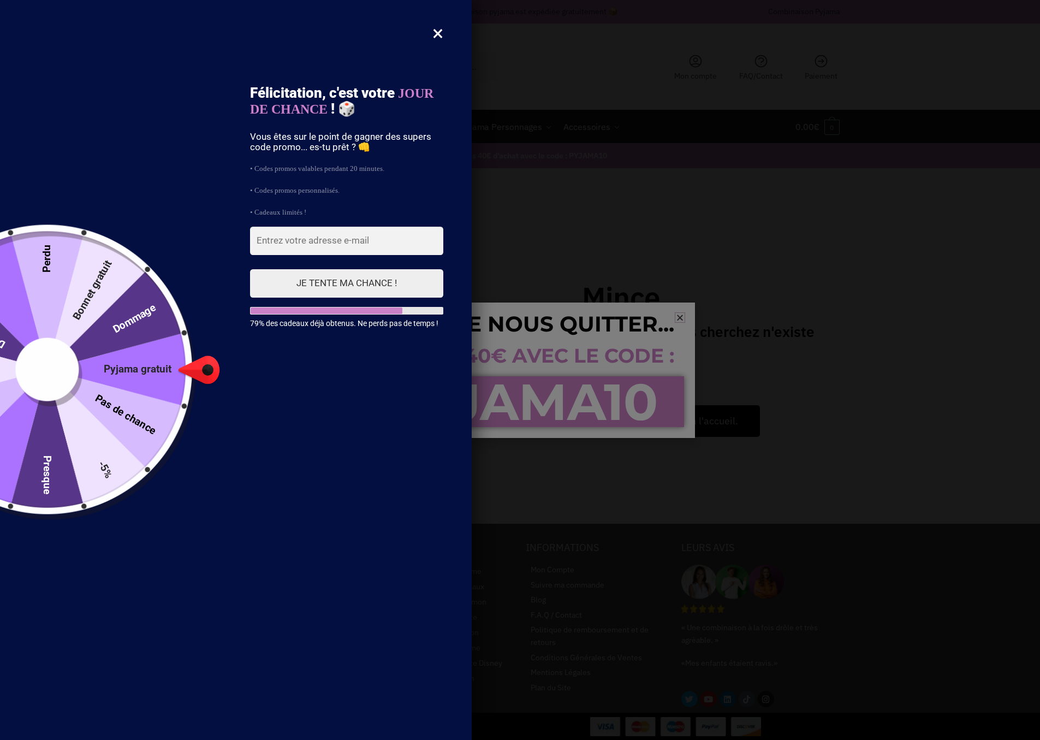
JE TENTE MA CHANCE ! (346, 282)
